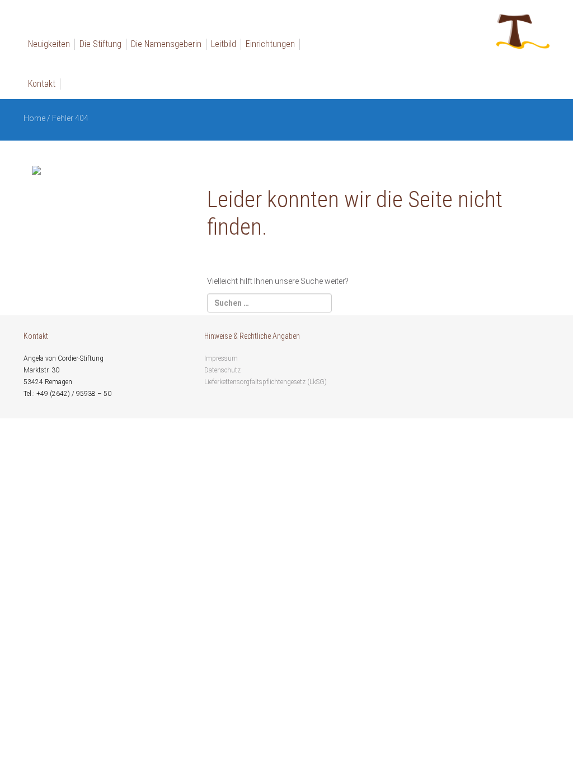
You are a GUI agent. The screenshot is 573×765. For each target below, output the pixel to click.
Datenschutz (222, 370)
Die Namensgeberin (166, 44)
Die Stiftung (100, 44)
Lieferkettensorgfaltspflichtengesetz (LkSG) (265, 382)
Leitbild (223, 44)
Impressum (221, 358)
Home (34, 118)
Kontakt (41, 83)
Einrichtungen (270, 44)
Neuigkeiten (49, 44)
